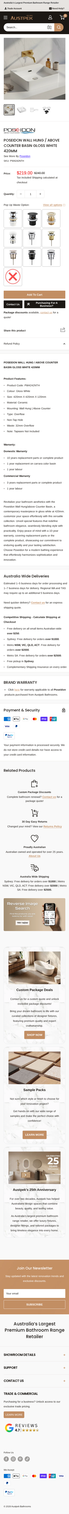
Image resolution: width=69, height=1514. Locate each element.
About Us (34, 855)
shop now (34, 1034)
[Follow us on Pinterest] (20, 1459)
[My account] (50, 17)
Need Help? (58, 8)
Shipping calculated (43, 177)
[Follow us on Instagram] (13, 1459)
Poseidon (25, 156)
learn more (34, 1134)
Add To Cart (34, 294)
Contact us (38, 602)
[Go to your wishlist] (56, 16)
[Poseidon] (22, 127)
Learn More (14, 1414)
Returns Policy (52, 826)
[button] (62, 17)
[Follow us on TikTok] (27, 1459)
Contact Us (13, 304)
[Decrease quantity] (21, 194)
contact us (46, 312)
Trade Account (14, 8)
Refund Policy (12, 343)
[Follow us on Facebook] (6, 1459)
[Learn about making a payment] (34, 728)
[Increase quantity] (40, 194)
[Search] (58, 27)
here (17, 689)
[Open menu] (5, 17)
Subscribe (34, 1304)
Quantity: (9, 193)
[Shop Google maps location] (22, 1424)
